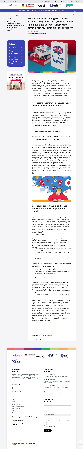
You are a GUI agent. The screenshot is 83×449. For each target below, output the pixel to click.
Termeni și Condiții (16, 404)
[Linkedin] (15, 1)
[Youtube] (13, 1)
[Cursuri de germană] (29, 356)
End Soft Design (68, 440)
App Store (18, 424)
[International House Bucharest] (55, 6)
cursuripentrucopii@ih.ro (61, 1)
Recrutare (34, 10)
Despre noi (57, 10)
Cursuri (18, 10)
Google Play (19, 420)
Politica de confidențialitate (18, 406)
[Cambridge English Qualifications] (69, 6)
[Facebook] (4, 1)
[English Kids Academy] (13, 6)
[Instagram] (7, 1)
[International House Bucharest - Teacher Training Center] (66, 356)
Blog (53, 10)
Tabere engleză (25, 10)
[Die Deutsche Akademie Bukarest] (27, 6)
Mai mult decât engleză (44, 10)
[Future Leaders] (41, 6)
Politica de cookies (16, 408)
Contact (63, 10)
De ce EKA (43, 33)
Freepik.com (47, 320)
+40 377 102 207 (75, 1)
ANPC (13, 410)
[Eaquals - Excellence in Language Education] (17, 361)
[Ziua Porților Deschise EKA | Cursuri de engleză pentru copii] (16, 92)
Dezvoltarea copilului (16, 14)
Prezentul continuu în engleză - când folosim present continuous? (51, 93)
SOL (13, 412)
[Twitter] (10, 1)
